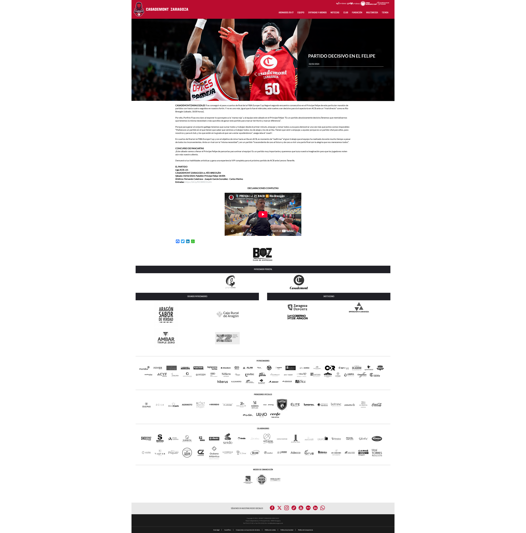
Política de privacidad (287, 530)
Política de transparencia (305, 530)
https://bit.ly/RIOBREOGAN (198, 182)
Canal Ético (227, 530)
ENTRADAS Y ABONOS (317, 12)
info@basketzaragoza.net (275, 523)
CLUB (345, 12)
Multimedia (372, 12)
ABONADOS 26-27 (286, 12)
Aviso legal (216, 530)
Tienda (385, 12)
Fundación (357, 12)
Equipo (300, 12)
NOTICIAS (335, 12)
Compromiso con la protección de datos (248, 530)
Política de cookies (270, 530)
